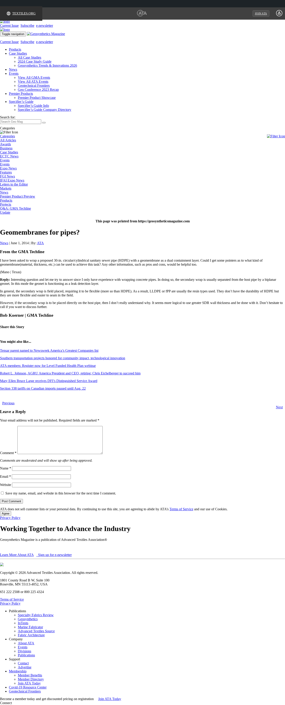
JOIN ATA (261, 13)
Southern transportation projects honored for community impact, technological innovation (62, 358)
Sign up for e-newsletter (54, 555)
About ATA (26, 643)
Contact (23, 663)
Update (5, 212)
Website (5, 485)
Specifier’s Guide (21, 101)
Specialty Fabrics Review (36, 615)
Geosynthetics (28, 619)
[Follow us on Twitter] (17, 703)
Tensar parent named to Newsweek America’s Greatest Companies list (49, 350)
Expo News (8, 168)
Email (5, 476)
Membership (17, 671)
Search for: (7, 117)
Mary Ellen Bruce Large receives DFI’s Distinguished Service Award (48, 381)
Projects (5, 204)
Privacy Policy (10, 518)
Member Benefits (30, 675)
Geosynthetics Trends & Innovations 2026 (47, 65)
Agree (5, 513)
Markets (5, 188)
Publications (26, 655)
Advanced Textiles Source (36, 631)
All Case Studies (29, 57)
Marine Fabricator (30, 627)
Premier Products (21, 93)
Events (13, 73)
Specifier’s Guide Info (33, 106)
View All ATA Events (33, 81)
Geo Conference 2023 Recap (38, 89)
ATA (40, 243)
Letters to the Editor (14, 184)
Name (5, 468)
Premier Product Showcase (37, 97)
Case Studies (18, 53)
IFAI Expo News (12, 180)
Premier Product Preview (17, 196)
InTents (23, 623)
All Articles (8, 140)
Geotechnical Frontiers (34, 85)
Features (6, 172)
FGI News (7, 176)
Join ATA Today (29, 683)
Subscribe (27, 25)
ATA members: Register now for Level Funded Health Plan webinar (48, 366)
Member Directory (31, 679)
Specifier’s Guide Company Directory (44, 110)
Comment (8, 453)
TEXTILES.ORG (24, 13)
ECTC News (9, 156)
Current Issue (9, 25)
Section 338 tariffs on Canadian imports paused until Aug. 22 (43, 388)
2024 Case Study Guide (34, 61)
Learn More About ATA (17, 555)
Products (15, 49)
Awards (5, 144)
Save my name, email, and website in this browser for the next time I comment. (60, 493)
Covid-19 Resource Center (28, 687)
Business (6, 148)
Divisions (24, 651)
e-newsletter (44, 25)
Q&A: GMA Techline (15, 208)
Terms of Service (181, 509)
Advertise (24, 667)
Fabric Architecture (31, 635)
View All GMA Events (34, 77)
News (13, 69)
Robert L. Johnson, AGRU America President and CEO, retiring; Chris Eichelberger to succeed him (70, 373)
